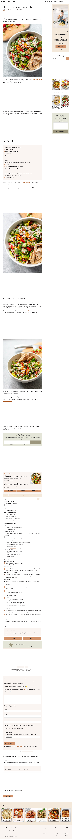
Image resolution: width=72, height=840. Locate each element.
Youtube (66, 835)
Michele (6, 760)
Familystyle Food (9, 767)
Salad (7, 4)
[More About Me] (60, 16)
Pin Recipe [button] (23, 490)
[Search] (67, 58)
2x (40, 499)
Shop (66, 1)
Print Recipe (10, 490)
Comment (6, 694)
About (55, 1)
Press (55, 835)
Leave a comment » (26, 670)
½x (36, 499)
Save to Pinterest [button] (13, 638)
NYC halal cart (26, 182)
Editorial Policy (6, 836)
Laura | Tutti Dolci (8, 790)
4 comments (17, 670)
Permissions (15, 836)
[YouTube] (63, 50)
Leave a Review (35, 490)
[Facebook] (58, 50)
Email (32, 638)
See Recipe (7, 12)
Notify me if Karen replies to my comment (14, 728)
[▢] (4, 503)
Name (5, 709)
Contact (56, 833)
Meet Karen (56, 831)
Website (6, 720)
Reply (21, 790)
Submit (35, 442)
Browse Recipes (48, 1)
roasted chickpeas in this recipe (11, 623)
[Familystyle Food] (10, 1)
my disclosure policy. (17, 15)
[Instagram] (59, 50)
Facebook (67, 830)
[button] (4, 473)
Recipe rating (7, 706)
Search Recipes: (61, 56)
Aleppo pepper (13, 548)
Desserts (45, 833)
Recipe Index (46, 830)
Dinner (44, 831)
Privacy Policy (11, 836)
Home (4, 4)
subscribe (25, 689)
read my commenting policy (18, 746)
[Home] (10, 827)
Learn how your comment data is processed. (27, 751)
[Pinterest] (61, 50)
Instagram (67, 831)
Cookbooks (61, 1)
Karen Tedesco (10, 9)
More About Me (60, 46)
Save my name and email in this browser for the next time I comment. (20, 725)
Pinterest (67, 833)
